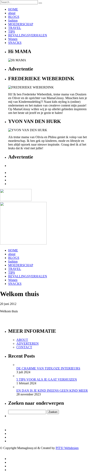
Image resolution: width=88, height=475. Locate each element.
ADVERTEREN (27, 343)
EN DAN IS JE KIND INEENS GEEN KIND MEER (52, 390)
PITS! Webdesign (67, 448)
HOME (13, 9)
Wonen (12, 39)
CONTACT (24, 347)
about (11, 13)
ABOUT (22, 340)
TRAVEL (14, 28)
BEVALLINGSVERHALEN (27, 35)
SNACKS (14, 42)
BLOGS (13, 17)
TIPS (11, 31)
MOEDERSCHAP (20, 24)
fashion (13, 20)
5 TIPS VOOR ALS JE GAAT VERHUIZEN (46, 379)
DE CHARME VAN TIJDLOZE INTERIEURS (48, 368)
